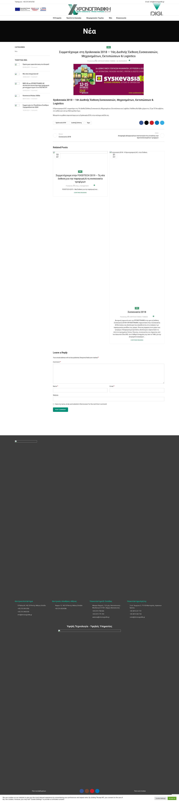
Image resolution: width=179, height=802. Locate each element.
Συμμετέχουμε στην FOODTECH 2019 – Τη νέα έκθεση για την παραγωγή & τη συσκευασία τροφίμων (80, 178)
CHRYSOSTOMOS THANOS (106, 61)
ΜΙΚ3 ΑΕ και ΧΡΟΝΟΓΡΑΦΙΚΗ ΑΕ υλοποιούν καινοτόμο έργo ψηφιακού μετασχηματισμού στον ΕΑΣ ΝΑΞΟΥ (36, 85)
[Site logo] (89, 9)
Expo (88, 122)
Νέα (16, 51)
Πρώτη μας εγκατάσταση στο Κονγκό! (36, 64)
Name (55, 386)
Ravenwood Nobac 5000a (31, 95)
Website (55, 395)
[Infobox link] (30, 9)
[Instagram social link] (87, 791)
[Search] (49, 9)
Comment (57, 362)
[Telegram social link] (142, 1)
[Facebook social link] (132, 1)
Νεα (109, 47)
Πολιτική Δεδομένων (39, 791)
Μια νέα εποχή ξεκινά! (30, 74)
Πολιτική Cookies (140, 791)
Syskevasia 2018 (61, 122)
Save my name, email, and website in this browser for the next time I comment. (81, 404)
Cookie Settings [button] (160, 798)
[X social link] (134, 1)
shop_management (82, 186)
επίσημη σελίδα (100, 115)
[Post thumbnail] (18, 66)
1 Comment (33, 67)
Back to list (109, 135)
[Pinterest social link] (137, 1)
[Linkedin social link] (139, 1)
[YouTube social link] (92, 791)
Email (112, 386)
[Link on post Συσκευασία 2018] (137, 229)
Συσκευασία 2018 (137, 312)
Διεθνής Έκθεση (76, 122)
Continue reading (80, 192)
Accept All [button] (172, 798)
